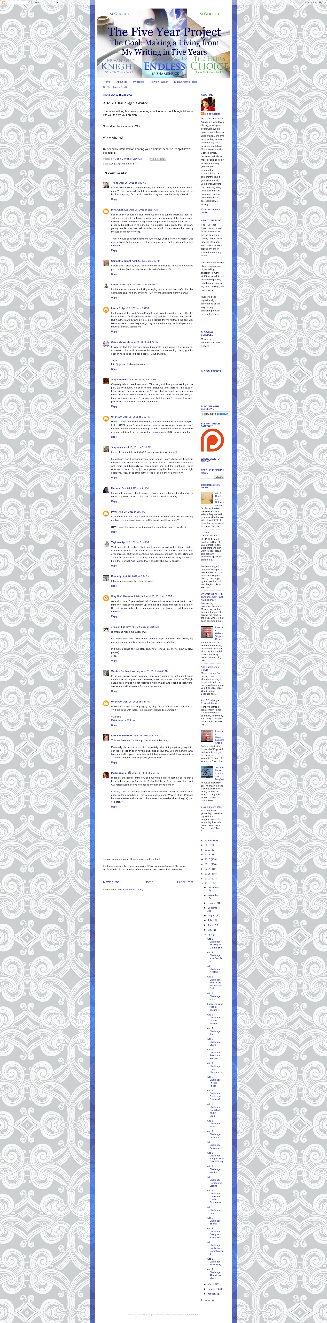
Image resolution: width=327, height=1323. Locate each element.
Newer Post (112, 882)
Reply (114, 199)
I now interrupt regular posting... (215, 1007)
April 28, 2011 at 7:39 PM (137, 447)
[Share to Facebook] (161, 159)
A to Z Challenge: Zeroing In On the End (214, 943)
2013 (208, 873)
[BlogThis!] (154, 159)
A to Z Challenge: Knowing (214, 1145)
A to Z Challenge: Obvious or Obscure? (214, 1095)
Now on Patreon (159, 81)
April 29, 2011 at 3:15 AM (145, 626)
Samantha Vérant (121, 260)
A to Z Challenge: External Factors (210, 702)
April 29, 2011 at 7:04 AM (147, 735)
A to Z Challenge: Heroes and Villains (214, 1181)
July (210, 920)
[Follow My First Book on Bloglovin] (215, 415)
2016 (208, 859)
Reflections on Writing (123, 720)
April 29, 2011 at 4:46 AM (154, 671)
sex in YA (133, 163)
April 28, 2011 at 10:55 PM (160, 596)
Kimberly (116, 576)
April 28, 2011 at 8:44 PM (135, 542)
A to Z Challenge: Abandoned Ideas (214, 1274)
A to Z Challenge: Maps (214, 1123)
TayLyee (116, 542)
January (212, 1293)
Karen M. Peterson (122, 735)
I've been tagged (210, 566)
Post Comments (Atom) (130, 889)
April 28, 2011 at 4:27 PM (144, 342)
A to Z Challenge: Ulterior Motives (214, 1019)
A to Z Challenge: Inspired (214, 1169)
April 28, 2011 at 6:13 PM (142, 379)
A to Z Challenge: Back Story (214, 1261)
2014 (208, 869)
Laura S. (116, 308)
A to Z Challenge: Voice (214, 996)
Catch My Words (120, 342)
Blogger (194, 1314)
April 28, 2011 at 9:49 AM (132, 182)
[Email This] (151, 159)
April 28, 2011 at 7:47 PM (135, 488)
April (210, 934)
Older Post (185, 882)
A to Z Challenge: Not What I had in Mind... (214, 1110)
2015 (208, 864)
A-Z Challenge (119, 163)
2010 (208, 1299)
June (211, 925)
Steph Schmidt (119, 379)
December (213, 887)
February (213, 1289)
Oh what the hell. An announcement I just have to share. (212, 596)
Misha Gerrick (119, 773)
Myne (114, 511)
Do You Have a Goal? (115, 87)
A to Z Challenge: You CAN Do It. (215, 957)
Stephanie (117, 447)
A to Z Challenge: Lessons (214, 1134)
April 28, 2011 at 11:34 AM (143, 209)
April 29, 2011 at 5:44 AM (136, 701)
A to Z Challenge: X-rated (214, 969)
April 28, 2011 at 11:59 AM (141, 284)
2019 (208, 845)
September (214, 907)
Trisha (114, 182)
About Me (121, 81)
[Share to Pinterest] (164, 159)
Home (107, 81)
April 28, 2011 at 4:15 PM (135, 308)
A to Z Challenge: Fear (214, 1210)
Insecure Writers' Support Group (219, 633)
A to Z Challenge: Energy (214, 1220)
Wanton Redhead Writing (125, 671)
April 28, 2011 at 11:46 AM (146, 260)
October (212, 903)
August (212, 915)
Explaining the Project (186, 81)
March (211, 1284)
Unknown (116, 416)
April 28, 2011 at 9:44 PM (136, 576)
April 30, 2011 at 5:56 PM (145, 773)
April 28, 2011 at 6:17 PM (136, 416)
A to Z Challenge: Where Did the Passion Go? (214, 982)
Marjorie (116, 488)
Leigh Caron (118, 284)
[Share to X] (157, 159)
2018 (208, 849)
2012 (208, 878)
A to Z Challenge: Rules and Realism (214, 1054)
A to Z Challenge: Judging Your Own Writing (215, 1157)
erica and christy (121, 626)
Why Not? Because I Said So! (128, 596)
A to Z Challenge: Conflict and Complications (215, 1248)
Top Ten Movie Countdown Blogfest (219, 773)
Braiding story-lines (211, 806)
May (210, 929)
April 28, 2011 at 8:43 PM (132, 511)
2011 (208, 883)
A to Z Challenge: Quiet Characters (214, 1067)
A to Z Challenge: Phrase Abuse (214, 1081)
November (213, 895)
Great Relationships (210, 534)
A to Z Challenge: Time (214, 1031)
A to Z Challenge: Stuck (214, 1041)
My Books (138, 81)
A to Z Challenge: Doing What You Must (214, 1233)
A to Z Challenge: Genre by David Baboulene (214, 1196)
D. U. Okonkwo (119, 209)
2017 (208, 854)
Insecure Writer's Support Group (219, 737)
